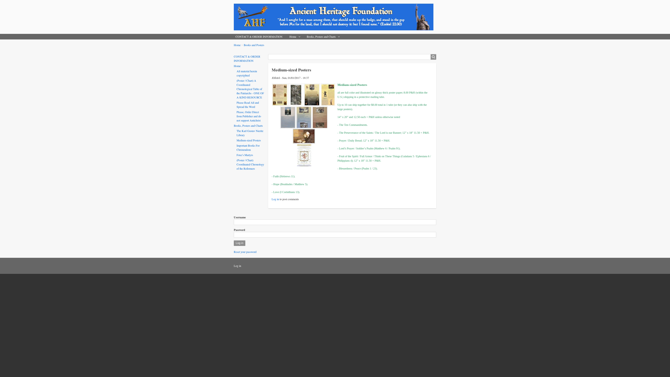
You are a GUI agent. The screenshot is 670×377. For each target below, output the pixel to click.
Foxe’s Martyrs (245, 155)
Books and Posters (254, 45)
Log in (275, 199)
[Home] (335, 16)
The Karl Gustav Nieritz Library (250, 133)
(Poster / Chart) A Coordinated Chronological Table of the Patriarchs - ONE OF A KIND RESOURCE (250, 89)
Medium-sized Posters (249, 140)
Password (239, 230)
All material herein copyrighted (247, 73)
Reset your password (245, 252)
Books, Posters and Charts (321, 36)
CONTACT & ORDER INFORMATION (259, 36)
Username (240, 217)
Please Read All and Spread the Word (248, 105)
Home (292, 36)
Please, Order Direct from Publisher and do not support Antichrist (249, 116)
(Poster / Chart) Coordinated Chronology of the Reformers (250, 164)
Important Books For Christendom (248, 147)
